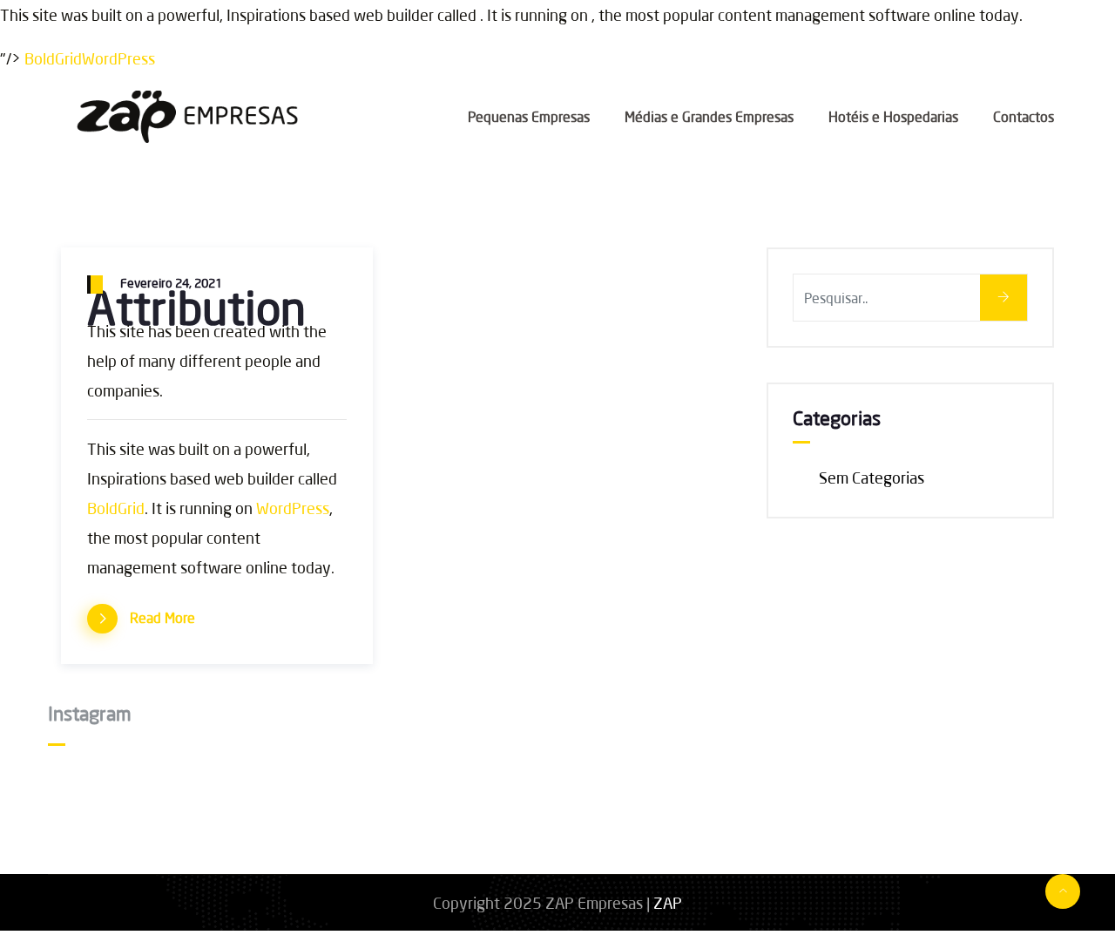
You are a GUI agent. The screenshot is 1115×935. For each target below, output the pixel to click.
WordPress (118, 58)
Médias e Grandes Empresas (709, 116)
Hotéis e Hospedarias (893, 116)
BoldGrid (53, 58)
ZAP (667, 902)
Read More (162, 617)
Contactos (1023, 116)
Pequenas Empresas (529, 116)
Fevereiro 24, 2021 (171, 282)
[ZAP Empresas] (195, 118)
